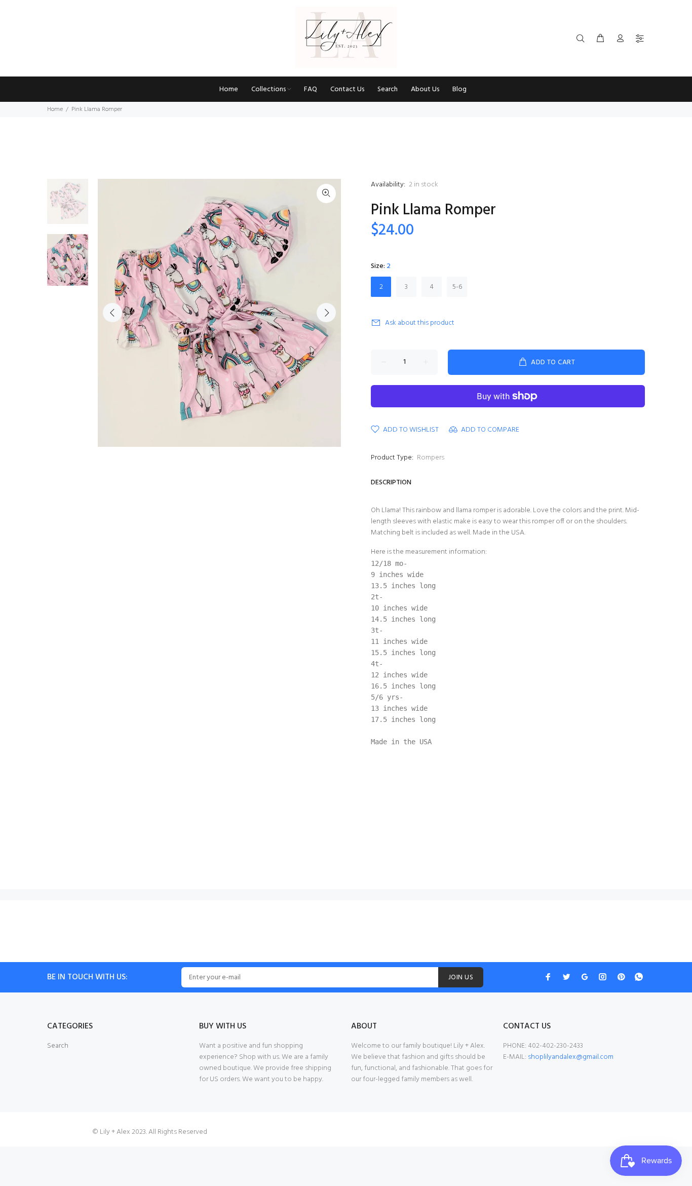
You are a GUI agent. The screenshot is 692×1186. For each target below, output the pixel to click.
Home (55, 109)
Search (57, 1046)
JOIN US (460, 977)
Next (326, 312)
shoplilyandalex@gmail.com (570, 1057)
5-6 (457, 287)
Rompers (430, 458)
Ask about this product (419, 323)
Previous (112, 312)
